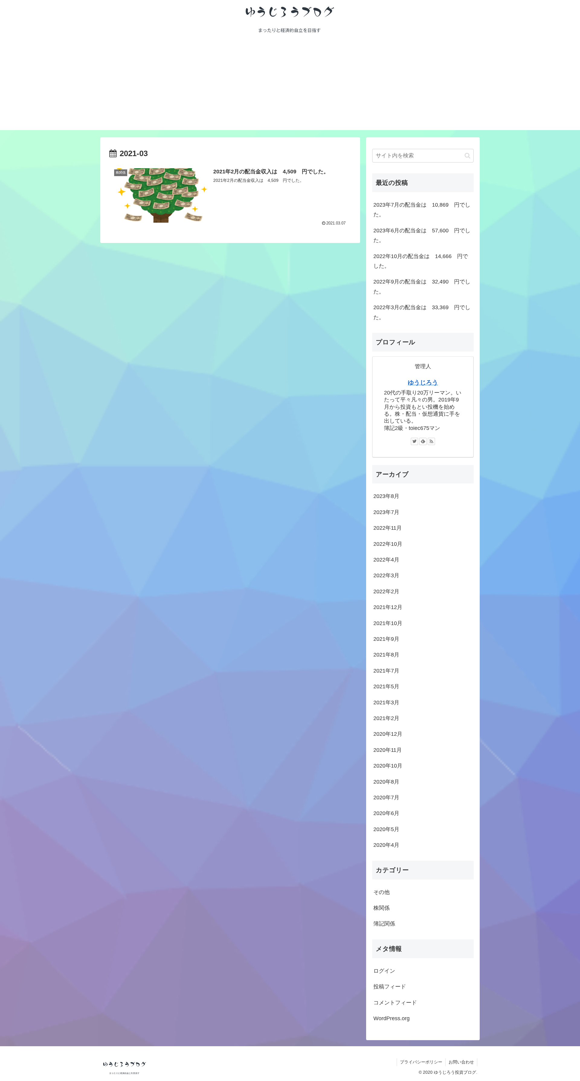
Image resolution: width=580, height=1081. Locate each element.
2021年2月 (386, 719)
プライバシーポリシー (421, 1062)
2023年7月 (386, 512)
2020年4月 (386, 845)
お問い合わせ (461, 1062)
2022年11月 (387, 528)
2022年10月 (387, 544)
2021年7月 (386, 671)
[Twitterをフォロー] (414, 441)
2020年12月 (387, 734)
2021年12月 (387, 607)
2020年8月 (386, 782)
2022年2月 (386, 592)
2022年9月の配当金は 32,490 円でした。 (421, 286)
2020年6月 (386, 814)
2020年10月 (387, 766)
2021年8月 (386, 655)
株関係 (381, 908)
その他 (381, 892)
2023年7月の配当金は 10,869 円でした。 (421, 210)
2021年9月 (386, 639)
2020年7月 (386, 798)
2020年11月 (387, 750)
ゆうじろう (423, 382)
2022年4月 (386, 560)
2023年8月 (386, 496)
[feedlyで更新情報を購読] (423, 441)
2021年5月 (386, 687)
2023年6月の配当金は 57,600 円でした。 (421, 235)
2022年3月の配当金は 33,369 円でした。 (421, 312)
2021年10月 (387, 623)
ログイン (384, 971)
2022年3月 (386, 576)
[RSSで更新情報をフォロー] (431, 441)
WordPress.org (391, 1019)
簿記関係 (384, 924)
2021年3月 (386, 702)
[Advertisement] (290, 87)
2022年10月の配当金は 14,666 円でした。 (420, 261)
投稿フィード (389, 987)
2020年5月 (386, 829)
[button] (467, 155)
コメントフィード (395, 1003)
